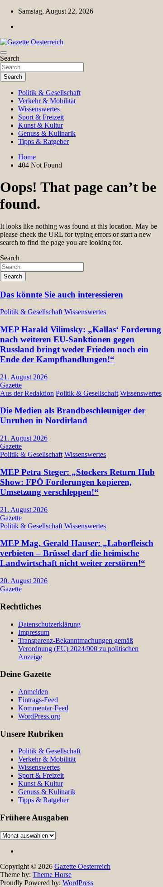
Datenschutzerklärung (49, 624)
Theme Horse (52, 874)
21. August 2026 (24, 377)
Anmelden (33, 691)
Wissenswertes (39, 109)
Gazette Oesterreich (82, 866)
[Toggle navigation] (3, 52)
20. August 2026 (24, 581)
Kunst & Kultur (40, 125)
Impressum (33, 632)
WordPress (77, 883)
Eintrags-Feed (38, 700)
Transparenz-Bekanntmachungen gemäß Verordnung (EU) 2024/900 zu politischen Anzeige (78, 649)
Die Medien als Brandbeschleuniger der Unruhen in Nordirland (72, 415)
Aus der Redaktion (27, 393)
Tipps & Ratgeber (43, 141)
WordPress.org (39, 716)
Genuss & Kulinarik (47, 133)
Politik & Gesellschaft (49, 92)
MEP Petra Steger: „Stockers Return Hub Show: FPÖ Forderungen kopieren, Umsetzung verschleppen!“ (77, 482)
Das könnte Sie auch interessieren (61, 294)
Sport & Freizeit (41, 117)
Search (9, 58)
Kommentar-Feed (43, 708)
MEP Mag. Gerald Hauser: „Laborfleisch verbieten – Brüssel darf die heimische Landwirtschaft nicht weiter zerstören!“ (76, 553)
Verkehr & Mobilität (47, 101)
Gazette (11, 385)
